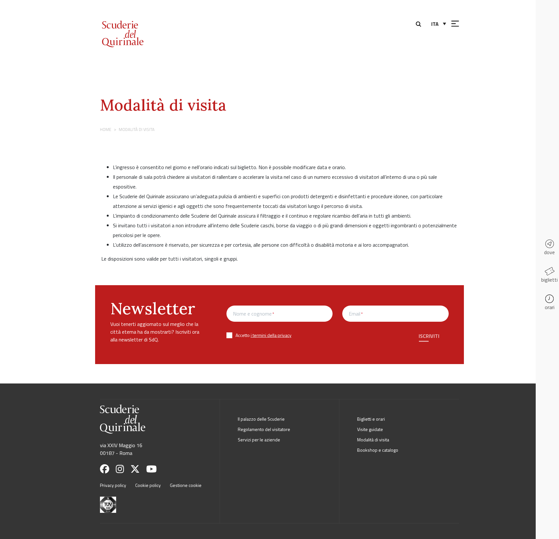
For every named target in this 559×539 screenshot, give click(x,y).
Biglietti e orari (371, 418)
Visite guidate (370, 429)
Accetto (263, 335)
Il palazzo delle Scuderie (261, 418)
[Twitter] (137, 469)
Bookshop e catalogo (377, 450)
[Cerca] (420, 23)
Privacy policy (113, 485)
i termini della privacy (271, 335)
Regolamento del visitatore (264, 429)
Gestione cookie (186, 485)
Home (105, 129)
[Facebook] (107, 469)
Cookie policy (148, 485)
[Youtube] (154, 469)
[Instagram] (122, 469)
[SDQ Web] (140, 27)
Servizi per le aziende (259, 439)
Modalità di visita (163, 105)
